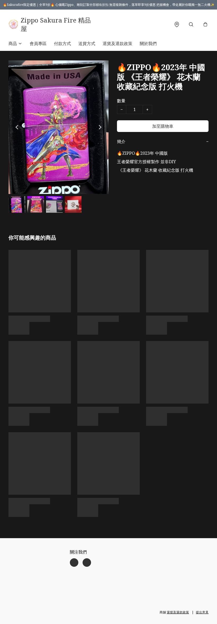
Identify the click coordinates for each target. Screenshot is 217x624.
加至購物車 (162, 126)
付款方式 (62, 43)
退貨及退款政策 (117, 43)
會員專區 (38, 43)
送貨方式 (86, 43)
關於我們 (148, 43)
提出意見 (202, 612)
